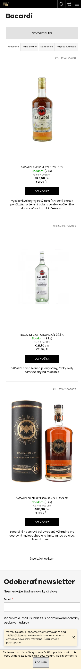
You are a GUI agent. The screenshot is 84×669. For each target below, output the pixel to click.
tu (76, 655)
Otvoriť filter (42, 33)
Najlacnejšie (30, 46)
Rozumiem (41, 662)
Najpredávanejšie (66, 46)
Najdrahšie (46, 46)
